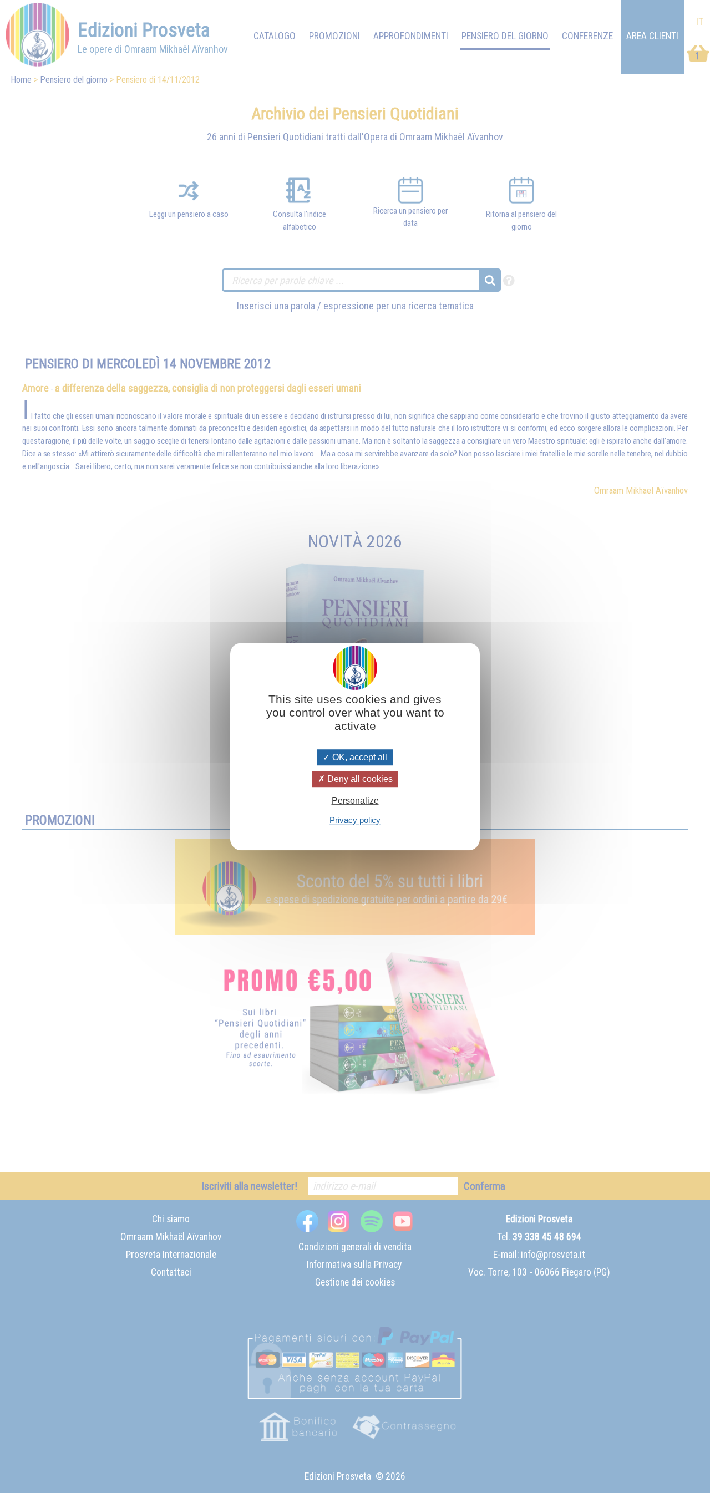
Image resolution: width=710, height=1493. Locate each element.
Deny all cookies (359, 779)
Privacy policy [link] (355, 820)
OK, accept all (358, 757)
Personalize (355, 801)
